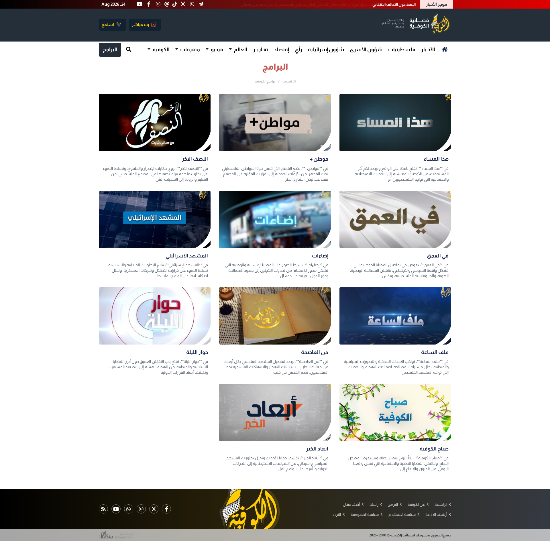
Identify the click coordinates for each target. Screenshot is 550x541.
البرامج (110, 49)
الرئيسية (289, 81)
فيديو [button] (216, 49)
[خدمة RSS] (103, 509)
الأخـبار (428, 49)
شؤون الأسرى (366, 49)
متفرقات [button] (189, 49)
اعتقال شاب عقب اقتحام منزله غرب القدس (382, 4)
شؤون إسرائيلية (326, 49)
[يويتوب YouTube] (116, 509)
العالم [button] (240, 49)
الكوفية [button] (161, 49)
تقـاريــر (260, 49)
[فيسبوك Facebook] (166, 509)
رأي (298, 49)
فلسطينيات (401, 49)
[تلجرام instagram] (141, 509)
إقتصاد (281, 49)
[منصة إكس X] (153, 509)
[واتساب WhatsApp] (128, 509)
